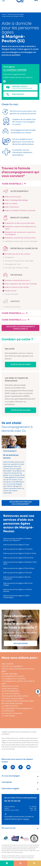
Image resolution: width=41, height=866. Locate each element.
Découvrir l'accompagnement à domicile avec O (20, 328)
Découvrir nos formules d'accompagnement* (20, 503)
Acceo (26, 819)
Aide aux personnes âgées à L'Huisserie (17, 549)
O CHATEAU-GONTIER (14, 70)
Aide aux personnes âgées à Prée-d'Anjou (18, 568)
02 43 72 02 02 (9, 749)
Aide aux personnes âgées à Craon (16, 545)
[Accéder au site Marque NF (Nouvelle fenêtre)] (6, 838)
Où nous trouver (9, 828)
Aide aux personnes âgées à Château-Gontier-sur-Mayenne (17, 539)
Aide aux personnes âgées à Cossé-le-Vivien (19, 553)
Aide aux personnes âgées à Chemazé (17, 573)
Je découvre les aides (20, 410)
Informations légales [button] (10, 788)
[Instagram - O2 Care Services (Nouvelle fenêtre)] (13, 767)
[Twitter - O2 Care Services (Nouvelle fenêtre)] (20, 767)
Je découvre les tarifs (20, 364)
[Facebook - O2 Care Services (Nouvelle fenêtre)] (5, 767)
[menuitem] (7, 863)
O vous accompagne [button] (11, 776)
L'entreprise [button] (7, 782)
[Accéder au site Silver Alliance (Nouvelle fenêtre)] (34, 838)
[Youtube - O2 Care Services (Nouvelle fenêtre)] (28, 767)
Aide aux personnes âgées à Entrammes (18, 558)
